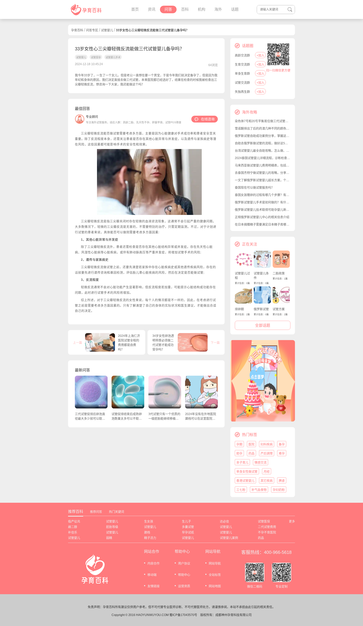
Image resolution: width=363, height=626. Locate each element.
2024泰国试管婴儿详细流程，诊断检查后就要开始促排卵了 (262, 158)
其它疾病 (267, 480)
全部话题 (262, 325)
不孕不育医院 (267, 532)
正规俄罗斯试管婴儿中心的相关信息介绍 (262, 217)
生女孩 (148, 521)
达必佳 (224, 521)
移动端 (152, 574)
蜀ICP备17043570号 (183, 615)
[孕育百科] (86, 9)
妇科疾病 (267, 444)
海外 (218, 9)
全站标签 (215, 574)
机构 (201, 9)
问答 (168, 9)
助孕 (239, 453)
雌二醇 (72, 526)
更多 (292, 521)
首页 (135, 9)
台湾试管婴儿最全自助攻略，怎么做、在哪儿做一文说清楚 (262, 150)
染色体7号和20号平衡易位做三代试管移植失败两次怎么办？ (262, 121)
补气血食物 (259, 489)
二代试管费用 (267, 526)
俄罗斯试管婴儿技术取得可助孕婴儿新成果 (262, 209)
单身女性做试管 (247, 471)
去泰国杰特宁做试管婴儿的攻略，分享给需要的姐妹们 (262, 172)
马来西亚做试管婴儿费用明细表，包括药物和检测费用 (262, 165)
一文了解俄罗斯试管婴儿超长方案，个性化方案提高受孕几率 (262, 180)
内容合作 (153, 563)
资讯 (151, 9)
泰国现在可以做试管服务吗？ (254, 187)
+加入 (260, 55)
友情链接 (153, 586)
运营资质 (184, 586)
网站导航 (215, 563)
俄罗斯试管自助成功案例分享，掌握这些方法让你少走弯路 (262, 135)
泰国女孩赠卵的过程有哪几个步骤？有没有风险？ (262, 195)
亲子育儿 (242, 462)
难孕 (282, 453)
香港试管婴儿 (245, 480)
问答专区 (92, 30)
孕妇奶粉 (279, 489)
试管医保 (264, 521)
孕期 (239, 444)
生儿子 (186, 521)
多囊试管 (188, 526)
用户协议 (184, 563)
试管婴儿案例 (229, 537)
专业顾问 (92, 116)
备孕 (282, 444)
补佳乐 (72, 532)
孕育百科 (77, 30)
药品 (251, 453)
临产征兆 (74, 521)
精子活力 (150, 537)
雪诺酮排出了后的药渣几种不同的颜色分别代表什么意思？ (262, 128)
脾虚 (282, 480)
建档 (147, 532)
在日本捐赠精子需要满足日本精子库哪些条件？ (262, 224)
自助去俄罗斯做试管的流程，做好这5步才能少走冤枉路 (262, 143)
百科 (185, 9)
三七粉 (240, 489)
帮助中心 (184, 574)
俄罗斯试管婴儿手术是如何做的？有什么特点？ (262, 202)
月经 (267, 471)
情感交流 (260, 462)
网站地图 (215, 586)
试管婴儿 (107, 30)
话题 (235, 9)
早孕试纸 (188, 532)
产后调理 (267, 453)
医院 (251, 444)
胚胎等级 (112, 526)
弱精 (109, 537)
